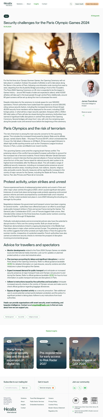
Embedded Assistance (37, 404)
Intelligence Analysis (33, 317)
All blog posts (95, 16)
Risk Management (9, 317)
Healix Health (79, 4)
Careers (51, 398)
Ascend (81, 412)
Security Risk (21, 317)
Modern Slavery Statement (56, 408)
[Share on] (83, 115)
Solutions (23, 398)
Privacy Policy (52, 401)
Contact (23, 408)
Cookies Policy (53, 404)
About (22, 401)
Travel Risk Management (37, 398)
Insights (23, 404)
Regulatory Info (53, 411)
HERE (9, 264)
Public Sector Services (37, 401)
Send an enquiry (45, 388)
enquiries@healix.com (41, 305)
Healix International (92, 4)
